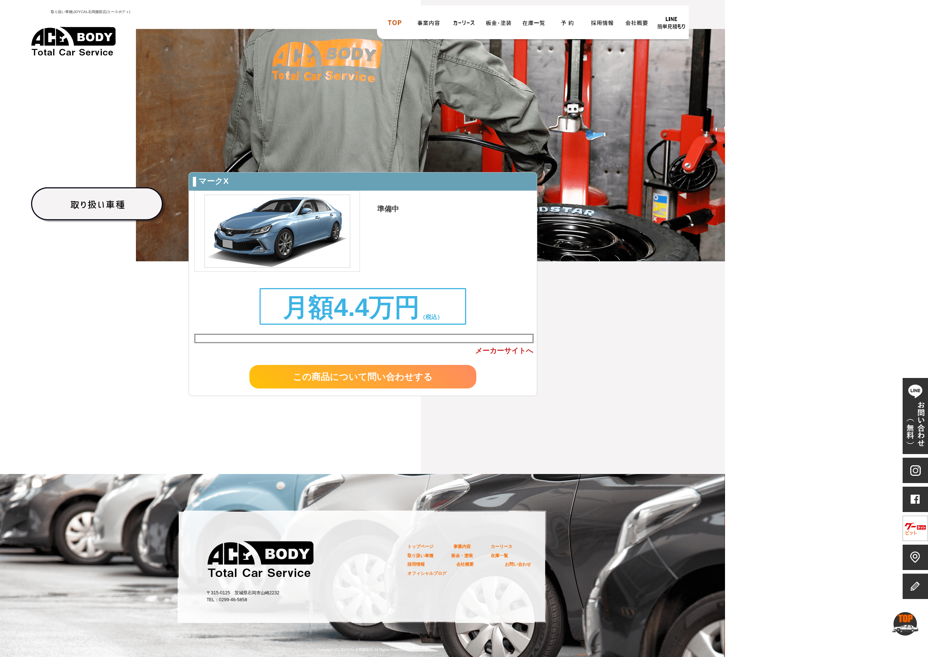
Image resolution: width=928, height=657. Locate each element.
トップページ (394, 24)
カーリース (464, 24)
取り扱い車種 (420, 555)
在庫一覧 (533, 24)
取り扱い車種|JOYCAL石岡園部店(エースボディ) (90, 12)
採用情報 (601, 24)
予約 (567, 24)
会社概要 (636, 24)
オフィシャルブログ (427, 573)
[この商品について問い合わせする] (362, 387)
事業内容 (429, 24)
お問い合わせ (671, 24)
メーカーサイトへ (504, 350)
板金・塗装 (498, 24)
